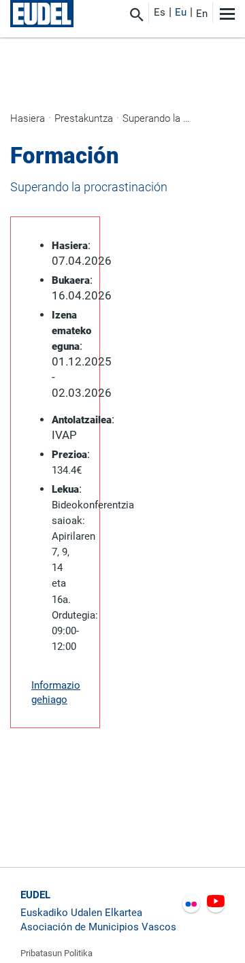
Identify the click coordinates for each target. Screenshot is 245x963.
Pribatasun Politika (56, 953)
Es (159, 12)
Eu (180, 12)
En (202, 13)
